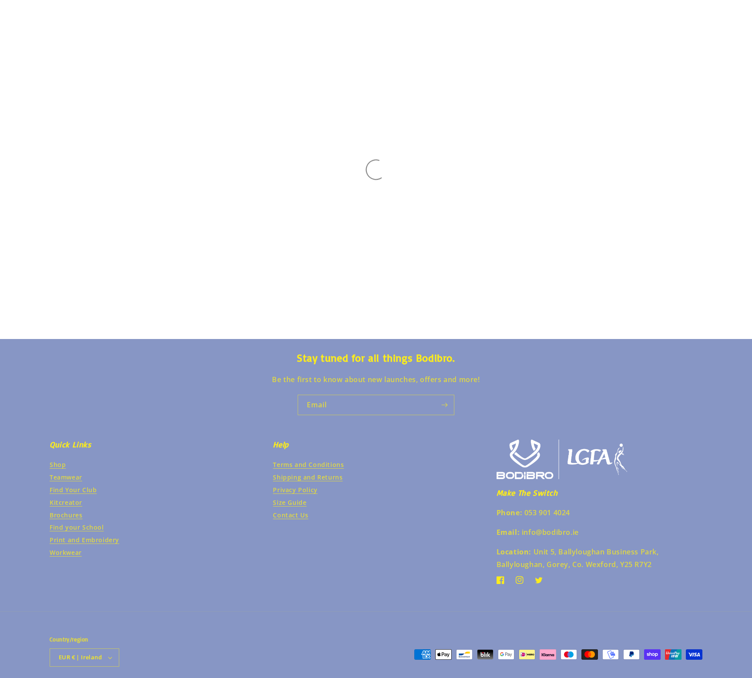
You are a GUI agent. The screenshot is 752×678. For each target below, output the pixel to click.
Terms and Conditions (308, 464)
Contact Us (290, 515)
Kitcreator (66, 502)
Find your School (77, 527)
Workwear (66, 552)
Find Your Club (73, 490)
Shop (58, 464)
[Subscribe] (444, 405)
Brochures (66, 515)
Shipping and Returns (307, 477)
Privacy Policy (295, 490)
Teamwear (66, 477)
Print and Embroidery (84, 540)
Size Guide (289, 502)
